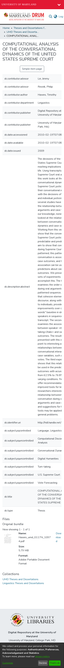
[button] (24, 16)
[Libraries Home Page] (32, 619)
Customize (7, 663)
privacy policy (42, 656)
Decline (43, 663)
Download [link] (58, 537)
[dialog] (32, 655)
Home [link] (6, 28)
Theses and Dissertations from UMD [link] (30, 28)
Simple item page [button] (32, 69)
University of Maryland (19, 4)
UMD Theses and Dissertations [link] (23, 32)
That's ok (55, 663)
